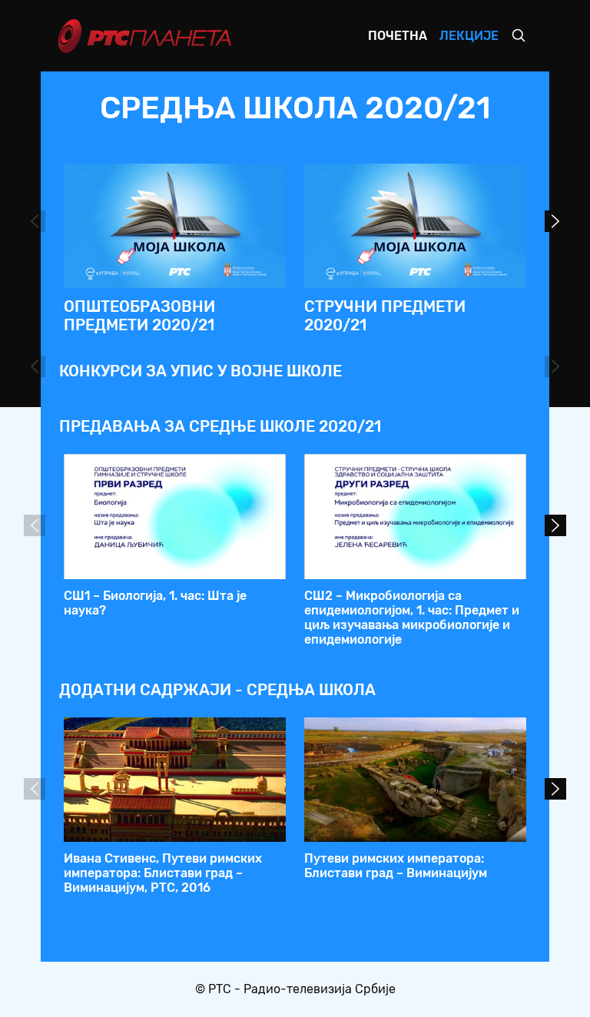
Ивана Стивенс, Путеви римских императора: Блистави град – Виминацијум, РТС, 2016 (163, 873)
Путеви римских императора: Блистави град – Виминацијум (395, 865)
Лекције (469, 35)
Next (555, 221)
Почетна (397, 35)
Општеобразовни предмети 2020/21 (139, 315)
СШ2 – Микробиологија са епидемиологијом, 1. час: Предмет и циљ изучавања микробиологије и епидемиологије (411, 618)
